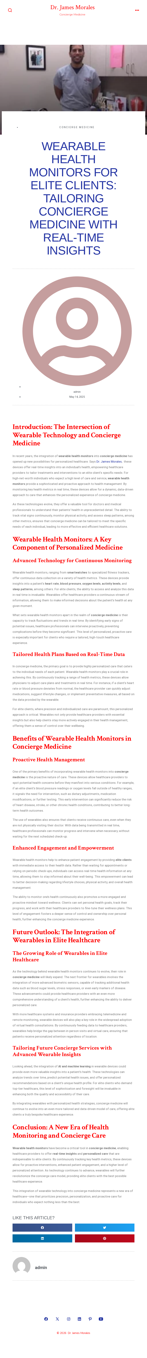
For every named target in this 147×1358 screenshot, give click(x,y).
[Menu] (137, 10)
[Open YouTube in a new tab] (101, 1319)
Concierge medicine (77, 127)
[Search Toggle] (10, 10)
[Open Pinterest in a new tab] (90, 1319)
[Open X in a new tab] (57, 1319)
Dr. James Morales (109, 461)
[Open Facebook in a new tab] (46, 1319)
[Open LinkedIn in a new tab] (79, 1319)
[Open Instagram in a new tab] (69, 1319)
